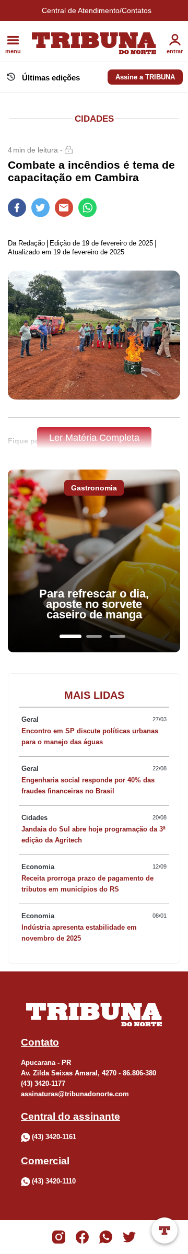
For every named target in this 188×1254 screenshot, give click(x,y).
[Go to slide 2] (94, 636)
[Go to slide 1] (70, 636)
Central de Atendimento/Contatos (96, 10)
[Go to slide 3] (117, 636)
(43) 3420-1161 (54, 1137)
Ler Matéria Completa (94, 437)
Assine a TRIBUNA (145, 77)
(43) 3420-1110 (54, 1181)
